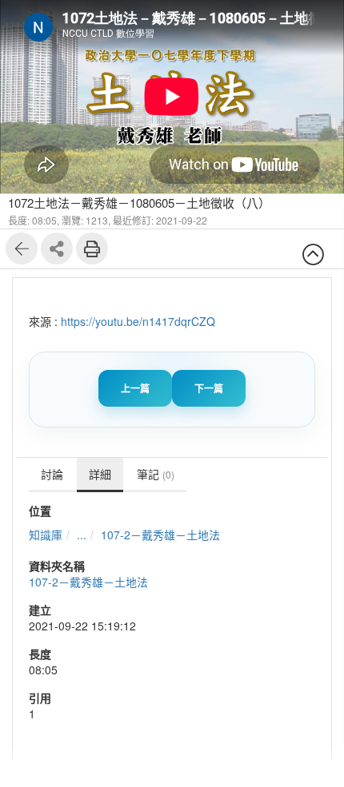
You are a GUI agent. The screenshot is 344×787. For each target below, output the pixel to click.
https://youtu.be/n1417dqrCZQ (138, 321)
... (81, 535)
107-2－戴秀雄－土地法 (160, 535)
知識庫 (45, 535)
